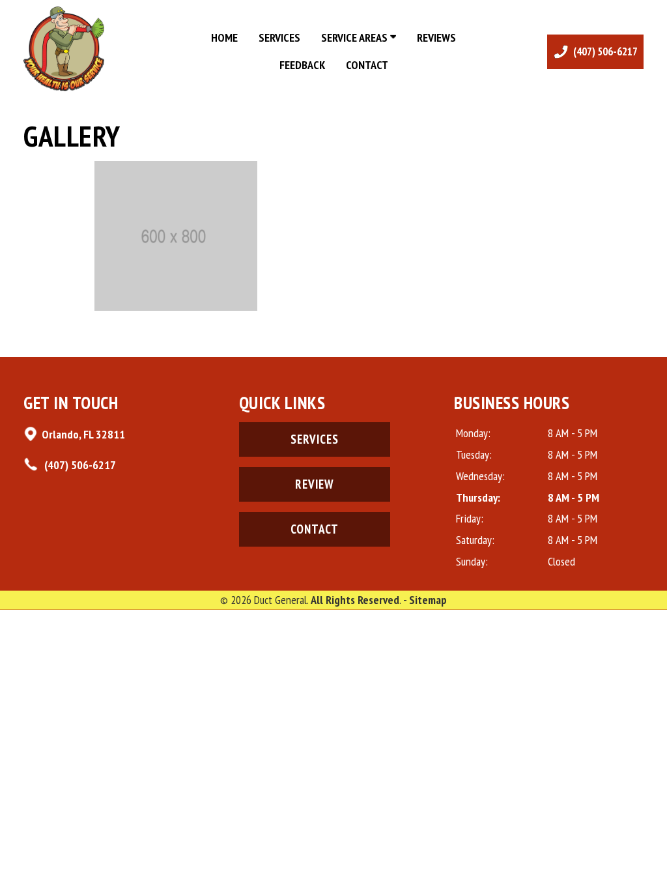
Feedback (302, 64)
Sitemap (428, 599)
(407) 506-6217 (79, 464)
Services (279, 37)
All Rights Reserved (355, 599)
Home (224, 37)
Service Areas (355, 37)
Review (314, 484)
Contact (367, 64)
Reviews (436, 37)
